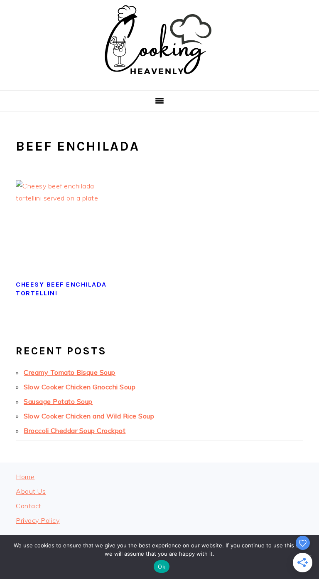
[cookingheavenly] (159, 80)
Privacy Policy (37, 520)
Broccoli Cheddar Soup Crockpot (74, 430)
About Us (31, 491)
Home (25, 477)
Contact (29, 506)
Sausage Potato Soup (58, 401)
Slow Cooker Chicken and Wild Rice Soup (89, 416)
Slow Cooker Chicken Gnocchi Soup (79, 387)
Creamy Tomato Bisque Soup (69, 372)
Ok (161, 566)
